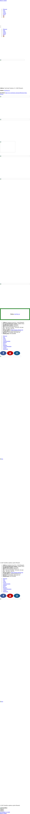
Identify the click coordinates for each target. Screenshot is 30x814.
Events (4, 8)
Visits (4, 6)
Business (5, 335)
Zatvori (2, 799)
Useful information (7, 336)
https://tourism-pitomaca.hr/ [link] (17, 319)
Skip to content (3, 0)
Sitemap (5, 332)
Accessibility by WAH (5, 802)
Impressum (5, 339)
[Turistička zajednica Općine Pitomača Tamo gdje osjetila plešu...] (1, 1)
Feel (4, 5)
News (4, 9)
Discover (5, 4)
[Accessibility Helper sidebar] (3, 798)
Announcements (6, 331)
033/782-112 (7, 80)
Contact (4, 337)
